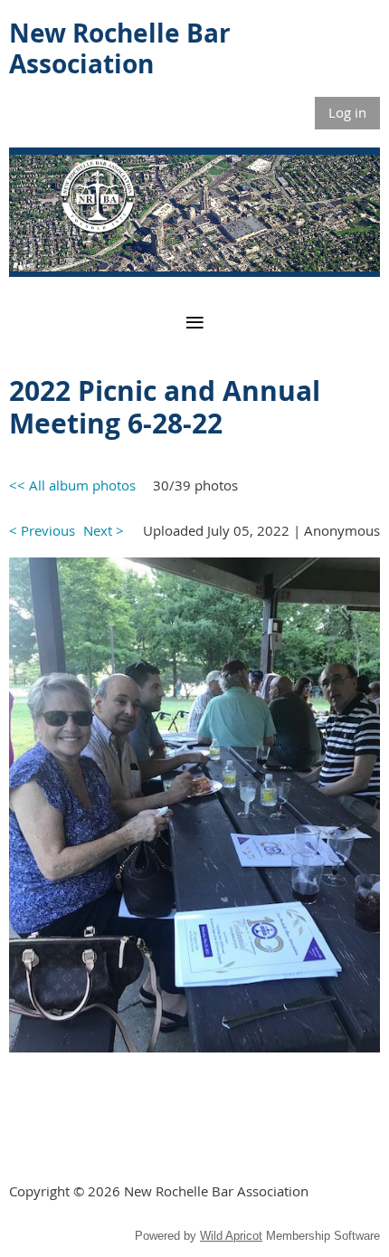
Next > (103, 530)
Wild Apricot (231, 1236)
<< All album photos (72, 485)
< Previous (42, 530)
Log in (347, 112)
